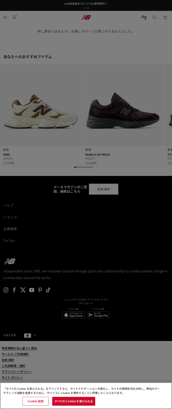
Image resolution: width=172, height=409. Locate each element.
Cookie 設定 (35, 401)
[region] (86, 395)
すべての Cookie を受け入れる (74, 401)
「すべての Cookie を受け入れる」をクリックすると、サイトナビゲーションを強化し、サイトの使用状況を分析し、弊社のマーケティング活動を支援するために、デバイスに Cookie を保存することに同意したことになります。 (81, 391)
